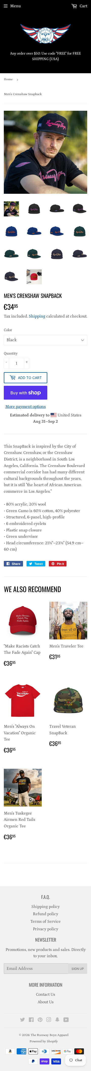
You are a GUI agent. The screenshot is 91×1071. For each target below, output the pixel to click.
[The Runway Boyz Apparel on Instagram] (48, 1020)
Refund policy (45, 914)
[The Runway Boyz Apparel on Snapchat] (57, 1020)
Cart (83, 6)
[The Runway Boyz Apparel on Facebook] (31, 1020)
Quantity (10, 354)
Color (8, 330)
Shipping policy (45, 906)
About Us (46, 1002)
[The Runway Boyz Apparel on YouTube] (66, 1020)
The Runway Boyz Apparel (50, 1035)
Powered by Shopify (44, 1041)
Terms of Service (45, 921)
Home (8, 79)
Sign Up (78, 969)
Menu (15, 6)
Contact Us (45, 994)
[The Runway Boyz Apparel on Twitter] (22, 1020)
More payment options (25, 406)
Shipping (37, 316)
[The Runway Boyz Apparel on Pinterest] (40, 1020)
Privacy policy (45, 929)
